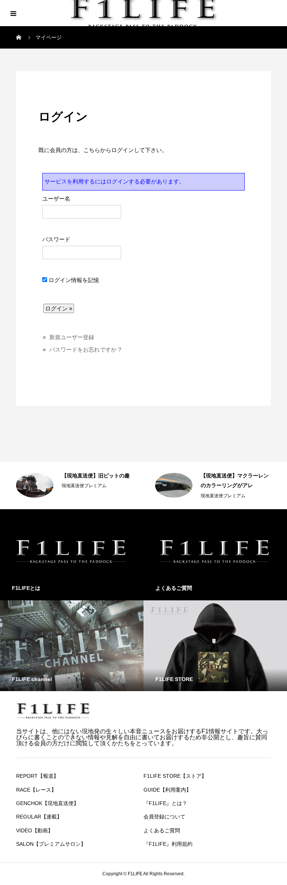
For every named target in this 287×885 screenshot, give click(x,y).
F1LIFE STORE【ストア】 (175, 776)
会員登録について (164, 817)
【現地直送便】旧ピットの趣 (96, 476)
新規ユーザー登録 (71, 337)
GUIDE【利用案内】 (167, 790)
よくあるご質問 (162, 830)
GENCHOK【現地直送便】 (47, 803)
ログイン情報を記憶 (73, 280)
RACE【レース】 (36, 790)
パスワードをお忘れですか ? (85, 349)
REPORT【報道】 (37, 776)
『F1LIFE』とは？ (165, 803)
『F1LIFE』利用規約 (168, 844)
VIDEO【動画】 (34, 830)
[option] (74, 485)
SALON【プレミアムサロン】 (51, 844)
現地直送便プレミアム (84, 485)
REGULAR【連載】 (39, 817)
